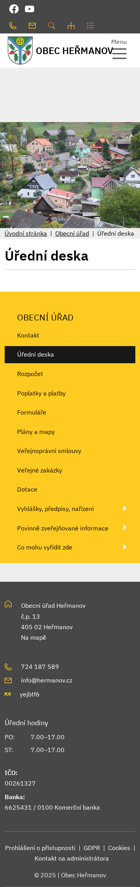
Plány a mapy (36, 432)
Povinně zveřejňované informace (62, 528)
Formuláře (31, 412)
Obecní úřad (72, 233)
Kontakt (28, 335)
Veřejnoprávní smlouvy (49, 451)
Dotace (27, 489)
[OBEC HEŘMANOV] (17, 50)
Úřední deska (35, 354)
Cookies (119, 848)
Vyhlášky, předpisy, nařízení (55, 509)
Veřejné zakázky (39, 470)
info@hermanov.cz (46, 680)
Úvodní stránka (26, 233)
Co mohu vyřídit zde (44, 547)
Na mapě (33, 637)
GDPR (92, 848)
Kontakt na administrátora (72, 858)
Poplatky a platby (41, 393)
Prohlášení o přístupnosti (40, 848)
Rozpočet (30, 374)
